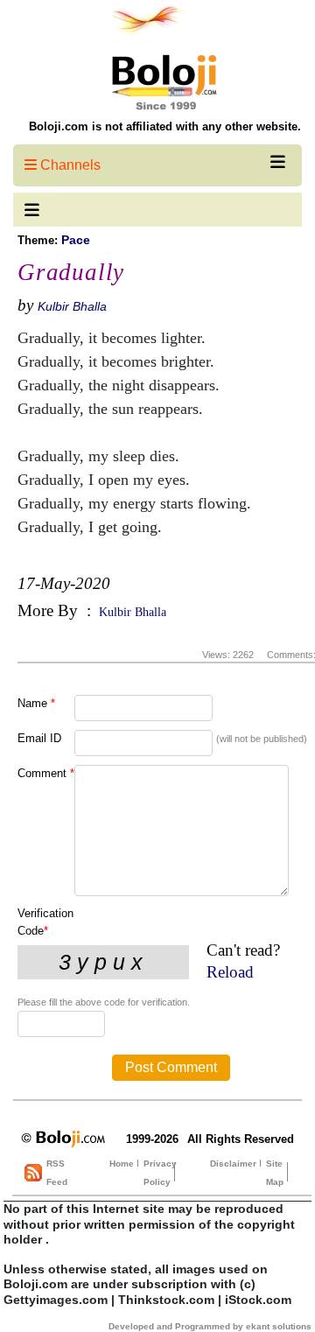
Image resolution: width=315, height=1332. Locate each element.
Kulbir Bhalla (72, 306)
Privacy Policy (160, 1173)
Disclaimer (233, 1163)
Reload (230, 972)
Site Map (275, 1173)
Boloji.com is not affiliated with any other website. (165, 126)
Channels (69, 165)
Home (121, 1163)
